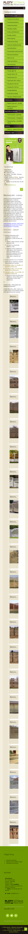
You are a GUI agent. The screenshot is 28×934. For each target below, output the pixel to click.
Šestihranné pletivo (12, 55)
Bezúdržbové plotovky (11, 111)
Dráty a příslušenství (13, 32)
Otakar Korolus (17, 930)
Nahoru (16, 931)
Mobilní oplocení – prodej (14, 103)
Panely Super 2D (12, 77)
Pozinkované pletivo (13, 22)
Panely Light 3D (11, 71)
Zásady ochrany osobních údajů (14, 861)
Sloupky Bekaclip (12, 90)
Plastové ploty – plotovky (14, 114)
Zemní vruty (10, 58)
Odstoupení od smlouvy (12, 863)
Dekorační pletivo (12, 61)
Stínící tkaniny (11, 38)
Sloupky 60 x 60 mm (13, 84)
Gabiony (7, 126)
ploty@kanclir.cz (12, 184)
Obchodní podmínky (11, 860)
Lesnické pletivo (11, 48)
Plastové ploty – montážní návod (14, 122)
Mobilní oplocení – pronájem (12, 107)
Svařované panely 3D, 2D (12, 67)
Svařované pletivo (12, 25)
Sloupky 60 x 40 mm (13, 87)
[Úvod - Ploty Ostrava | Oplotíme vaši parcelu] (14, 3)
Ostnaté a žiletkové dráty (14, 45)
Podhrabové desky (12, 42)
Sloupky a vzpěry (12, 29)
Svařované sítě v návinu (14, 80)
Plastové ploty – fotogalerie (15, 118)
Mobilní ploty (8, 100)
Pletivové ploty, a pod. (11, 16)
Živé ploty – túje (9, 132)
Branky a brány (11, 35)
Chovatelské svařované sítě (15, 51)
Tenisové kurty (11, 64)
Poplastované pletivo (13, 19)
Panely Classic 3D (12, 74)
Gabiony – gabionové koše (14, 129)
